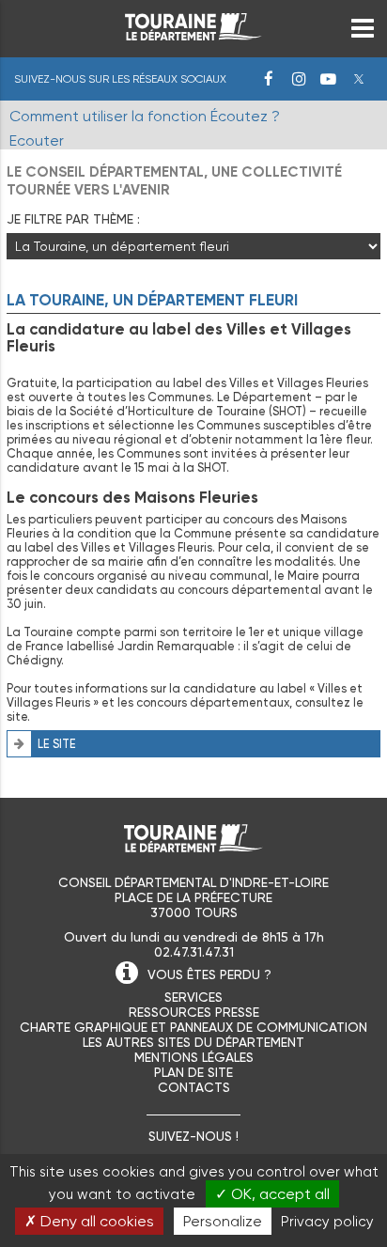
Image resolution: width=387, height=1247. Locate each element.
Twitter (359, 79)
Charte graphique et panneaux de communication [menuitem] (193, 1027)
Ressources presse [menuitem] (194, 1012)
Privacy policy (327, 1221)
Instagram (299, 79)
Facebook (269, 79)
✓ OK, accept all (272, 1194)
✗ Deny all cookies (89, 1221)
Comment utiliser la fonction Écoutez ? (144, 116)
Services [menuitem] (193, 997)
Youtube (329, 79)
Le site (57, 744)
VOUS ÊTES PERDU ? (209, 974)
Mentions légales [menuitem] (194, 1057)
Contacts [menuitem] (194, 1087)
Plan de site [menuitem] (193, 1072)
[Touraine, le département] (193, 35)
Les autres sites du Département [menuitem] (193, 1042)
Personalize (222, 1221)
